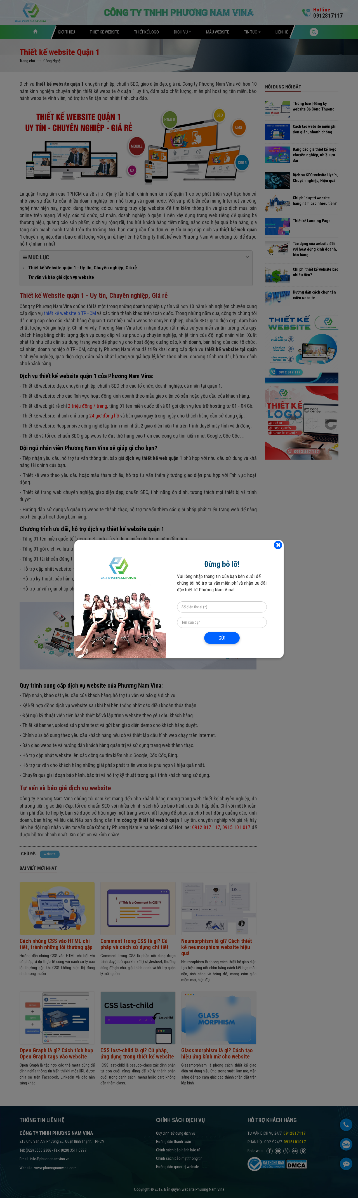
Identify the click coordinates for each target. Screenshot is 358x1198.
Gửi (221, 638)
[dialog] (179, 599)
